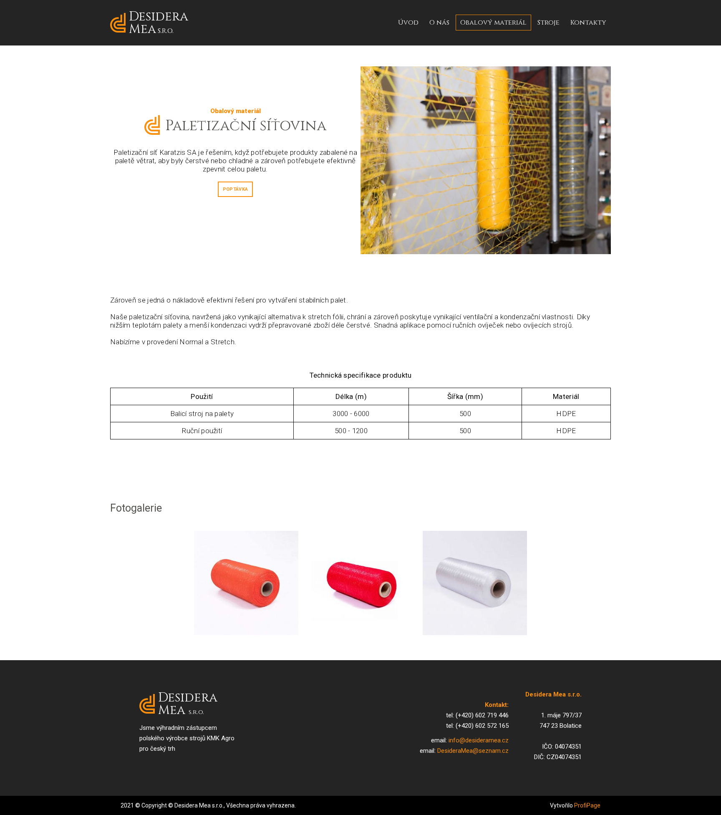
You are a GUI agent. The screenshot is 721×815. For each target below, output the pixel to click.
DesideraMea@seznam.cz (473, 750)
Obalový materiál (493, 22)
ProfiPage (587, 805)
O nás (439, 22)
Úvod (408, 22)
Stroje (548, 22)
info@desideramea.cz (479, 740)
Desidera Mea (158, 22)
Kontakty (588, 22)
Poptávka (235, 189)
